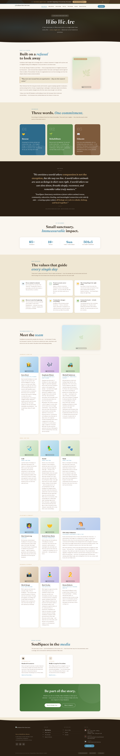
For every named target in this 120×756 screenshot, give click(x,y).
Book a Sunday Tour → (53, 705)
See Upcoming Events (79, 1)
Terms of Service (39, 753)
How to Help (58, 6)
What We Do (51, 6)
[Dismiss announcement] (102, 2)
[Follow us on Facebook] (17, 744)
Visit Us (64, 6)
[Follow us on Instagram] (20, 744)
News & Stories (82, 6)
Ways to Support (68, 705)
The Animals (70, 6)
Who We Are (44, 6)
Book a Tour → (89, 745)
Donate (101, 6)
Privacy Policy (33, 753)
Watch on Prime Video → (27, 675)
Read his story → (53, 675)
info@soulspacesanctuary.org (94, 742)
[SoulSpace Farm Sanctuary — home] (22, 6)
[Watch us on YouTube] (23, 744)
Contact (45, 753)
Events (76, 6)
